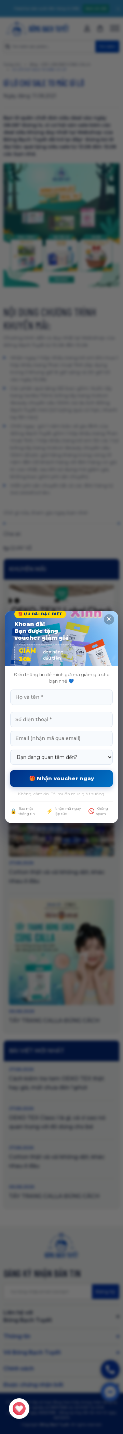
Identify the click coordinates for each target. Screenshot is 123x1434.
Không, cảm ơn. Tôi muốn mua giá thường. (61, 793)
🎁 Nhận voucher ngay (61, 778)
